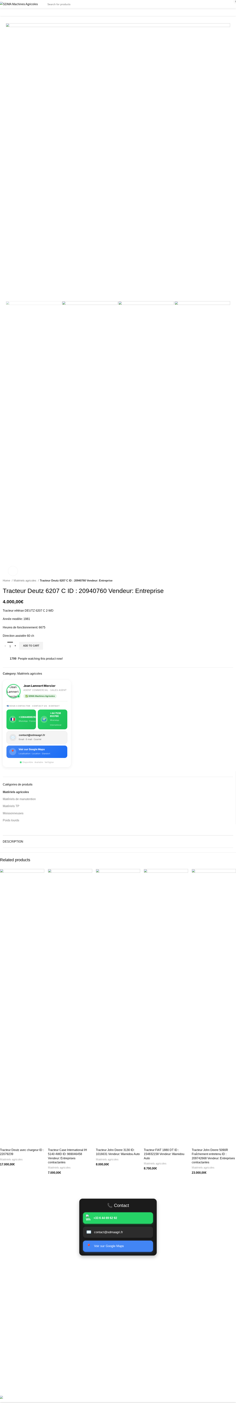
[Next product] (231, 580)
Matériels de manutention (19, 799)
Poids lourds (11, 820)
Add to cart (31, 645)
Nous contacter (10, 1312)
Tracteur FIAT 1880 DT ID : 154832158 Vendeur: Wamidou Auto (164, 1154)
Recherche (224, 1374)
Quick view (41, 875)
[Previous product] (224, 580)
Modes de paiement (13, 1336)
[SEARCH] (206, 2)
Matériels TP (11, 806)
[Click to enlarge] (13, 571)
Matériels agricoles (25, 580)
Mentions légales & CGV (16, 1329)
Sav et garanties (10, 1343)
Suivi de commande (13, 1305)
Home (7, 580)
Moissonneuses (13, 813)
